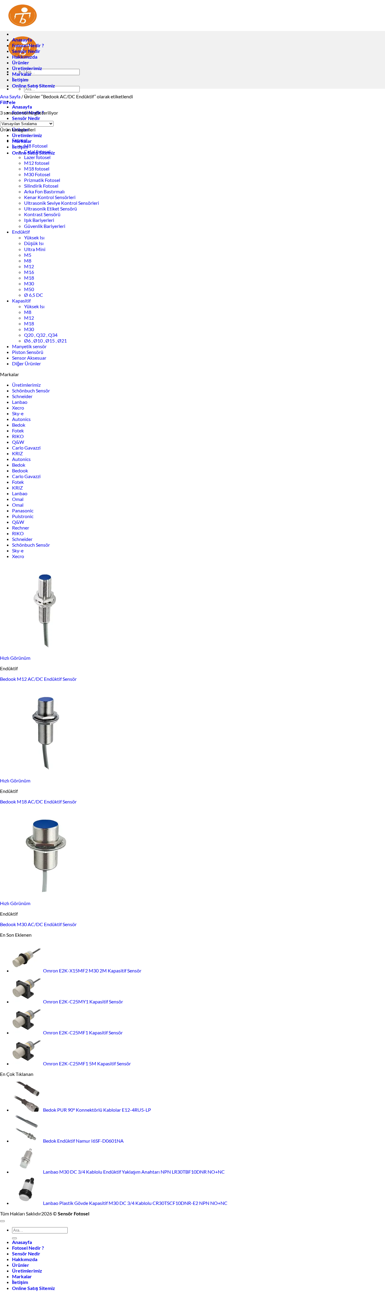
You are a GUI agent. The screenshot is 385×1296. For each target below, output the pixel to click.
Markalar (22, 74)
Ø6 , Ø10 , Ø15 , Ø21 (45, 340)
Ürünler (20, 62)
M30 (29, 283)
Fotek (18, 430)
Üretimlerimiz (27, 135)
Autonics (21, 419)
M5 (27, 255)
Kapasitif (21, 300)
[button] (8, 102)
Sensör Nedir (26, 118)
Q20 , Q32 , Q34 (40, 335)
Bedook (20, 470)
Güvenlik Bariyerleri (44, 226)
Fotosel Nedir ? (28, 45)
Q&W (18, 442)
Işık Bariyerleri (39, 220)
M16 (29, 272)
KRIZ (17, 453)
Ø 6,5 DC (33, 295)
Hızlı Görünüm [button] (15, 658)
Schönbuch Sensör (31, 390)
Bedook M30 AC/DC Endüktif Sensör (38, 924)
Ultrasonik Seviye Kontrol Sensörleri (61, 203)
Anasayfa (22, 106)
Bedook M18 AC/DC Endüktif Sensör (38, 801)
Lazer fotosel (37, 157)
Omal (17, 499)
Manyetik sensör (29, 346)
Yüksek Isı (34, 237)
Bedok (18, 425)
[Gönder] (14, 1238)
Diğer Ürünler (26, 363)
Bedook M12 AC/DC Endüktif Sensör (38, 679)
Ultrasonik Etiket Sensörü (50, 208)
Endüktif (21, 232)
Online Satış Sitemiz (33, 85)
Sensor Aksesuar (29, 358)
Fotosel (19, 140)
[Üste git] (2, 1221)
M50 (29, 289)
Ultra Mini (34, 249)
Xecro (18, 407)
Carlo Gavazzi (26, 447)
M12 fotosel (36, 163)
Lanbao (19, 402)
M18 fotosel (36, 168)
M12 (29, 266)
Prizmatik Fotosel (42, 180)
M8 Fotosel (36, 146)
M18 (29, 278)
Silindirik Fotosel (41, 186)
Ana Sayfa (10, 96)
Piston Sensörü (27, 352)
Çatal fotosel (37, 151)
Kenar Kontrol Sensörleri (49, 197)
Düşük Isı (34, 243)
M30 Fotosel (37, 174)
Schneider (22, 396)
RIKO (18, 436)
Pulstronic (22, 516)
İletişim (20, 79)
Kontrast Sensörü (42, 214)
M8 (27, 260)
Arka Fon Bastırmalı (44, 191)
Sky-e (17, 413)
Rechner (20, 527)
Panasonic (22, 510)
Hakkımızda (24, 57)
